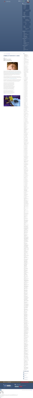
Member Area (17, 386)
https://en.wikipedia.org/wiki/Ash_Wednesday (13, 78)
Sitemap (4, 387)
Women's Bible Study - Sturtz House (25, 373)
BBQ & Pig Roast (24, 375)
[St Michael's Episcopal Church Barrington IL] (7, 1)
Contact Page (20, 386)
